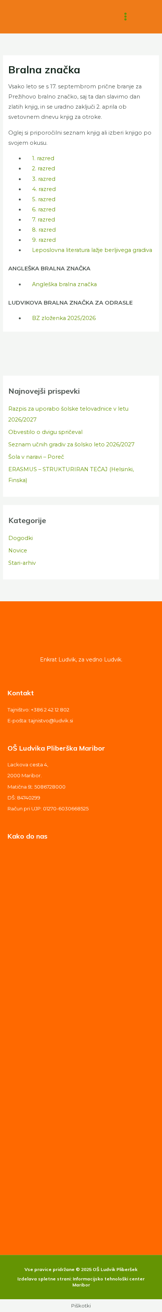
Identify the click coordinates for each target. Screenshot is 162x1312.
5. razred (43, 199)
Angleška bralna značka (64, 284)
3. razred (43, 179)
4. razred (44, 189)
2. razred (43, 168)
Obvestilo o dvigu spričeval (45, 432)
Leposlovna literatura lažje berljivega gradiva (92, 250)
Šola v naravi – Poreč (36, 457)
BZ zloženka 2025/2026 (64, 318)
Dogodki (20, 538)
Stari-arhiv (22, 563)
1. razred (43, 158)
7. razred (43, 219)
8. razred (44, 229)
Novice (17, 550)
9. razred (44, 240)
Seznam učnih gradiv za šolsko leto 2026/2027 (71, 444)
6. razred (43, 209)
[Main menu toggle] (125, 17)
